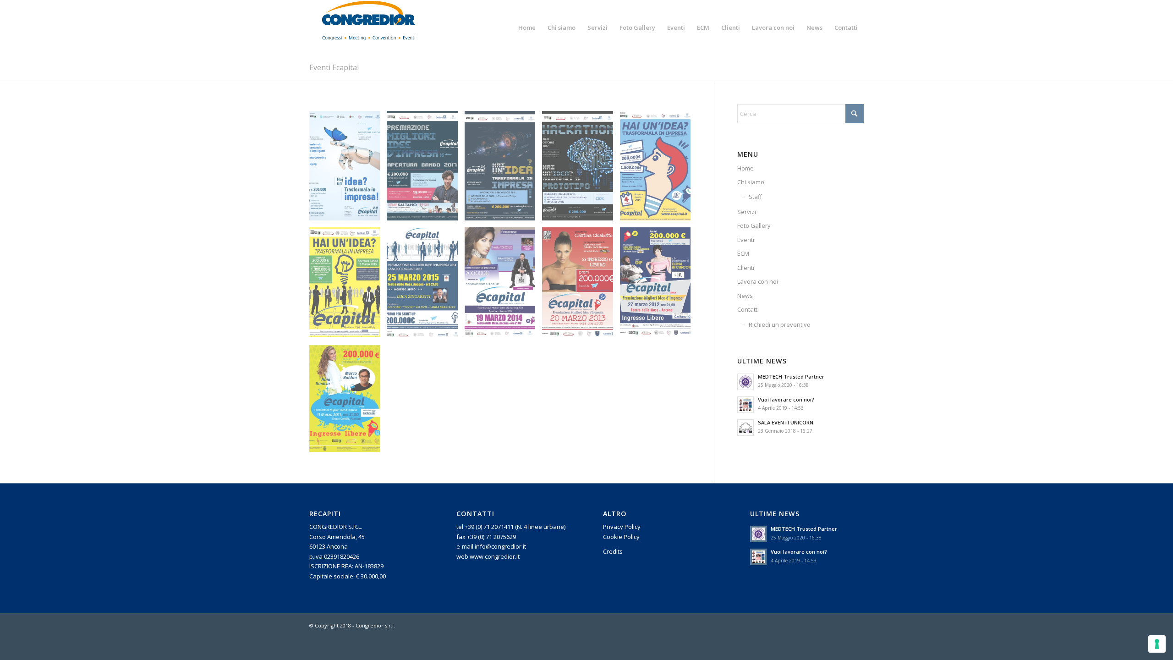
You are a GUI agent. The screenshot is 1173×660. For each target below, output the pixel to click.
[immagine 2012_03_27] (658, 285)
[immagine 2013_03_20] (580, 285)
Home (745, 168)
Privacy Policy (622, 526)
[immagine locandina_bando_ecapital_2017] (503, 169)
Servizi (746, 212)
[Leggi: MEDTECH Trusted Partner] (745, 382)
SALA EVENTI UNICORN (785, 422)
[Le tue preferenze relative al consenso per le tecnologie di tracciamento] (1157, 644)
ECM (743, 253)
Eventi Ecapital (334, 67)
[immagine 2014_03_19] (503, 285)
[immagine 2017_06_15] (425, 169)
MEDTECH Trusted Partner (791, 376)
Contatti (748, 309)
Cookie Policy (621, 537)
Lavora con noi (757, 281)
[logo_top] (368, 27)
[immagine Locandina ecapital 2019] (348, 169)
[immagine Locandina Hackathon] (580, 169)
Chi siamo (750, 182)
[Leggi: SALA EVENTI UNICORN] (745, 427)
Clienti (745, 268)
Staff (755, 196)
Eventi (745, 240)
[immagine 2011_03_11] (348, 402)
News (745, 296)
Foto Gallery (754, 225)
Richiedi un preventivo (780, 324)
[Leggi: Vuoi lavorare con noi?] (745, 404)
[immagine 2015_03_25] (425, 285)
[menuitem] (527, 27)
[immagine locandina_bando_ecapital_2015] (348, 285)
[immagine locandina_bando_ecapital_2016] (658, 169)
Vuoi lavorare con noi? (786, 399)
